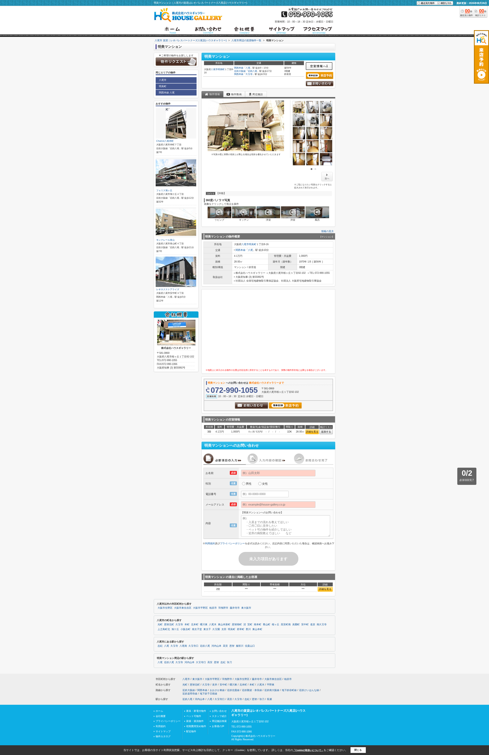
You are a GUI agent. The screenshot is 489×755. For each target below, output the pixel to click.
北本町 (194, 624)
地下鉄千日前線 (208, 693)
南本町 (257, 624)
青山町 (266, 624)
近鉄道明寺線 (189, 693)
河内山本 (216, 646)
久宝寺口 (193, 646)
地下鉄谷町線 (289, 690)
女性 (265, 483)
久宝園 (216, 629)
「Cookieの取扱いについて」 (308, 750)
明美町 (221, 69)
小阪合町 (185, 629)
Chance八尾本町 (165, 141)
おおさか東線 (217, 690)
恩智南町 (237, 624)
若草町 (240, 629)
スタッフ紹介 (219, 716)
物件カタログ (163, 736)
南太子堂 (197, 629)
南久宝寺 (322, 624)
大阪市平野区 (200, 608)
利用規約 (210, 543)
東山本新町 (224, 624)
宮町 (249, 624)
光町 (160, 624)
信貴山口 (250, 646)
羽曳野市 (223, 608)
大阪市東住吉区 (182, 608)
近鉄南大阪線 (271, 690)
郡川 (248, 629)
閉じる (358, 750)
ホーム (159, 711)
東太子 (207, 629)
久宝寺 (249, 74)
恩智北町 (169, 624)
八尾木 (212, 624)
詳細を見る (312, 431)
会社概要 (161, 716)
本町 (187, 624)
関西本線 (238, 67)
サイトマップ (163, 731)
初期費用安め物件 (196, 726)
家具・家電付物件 (196, 711)
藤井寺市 (235, 608)
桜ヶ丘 (275, 624)
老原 (312, 624)
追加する (326, 431)
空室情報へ (318, 66)
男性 (249, 483)
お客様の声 (218, 726)
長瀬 (269, 699)
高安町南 (286, 624)
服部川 (239, 646)
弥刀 (229, 662)
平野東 (270, 684)
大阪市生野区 (165, 608)
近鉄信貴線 (233, 690)
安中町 (305, 624)
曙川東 (203, 624)
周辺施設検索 (219, 721)
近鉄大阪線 (240, 71)
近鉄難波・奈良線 (252, 690)
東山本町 (257, 629)
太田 (223, 629)
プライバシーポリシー (232, 543)
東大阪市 (246, 608)
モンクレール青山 (165, 240)
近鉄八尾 (252, 71)
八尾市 (214, 69)
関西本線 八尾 (167, 92)
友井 (214, 684)
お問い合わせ (219, 711)
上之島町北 (164, 629)
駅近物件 (191, 731)
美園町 (296, 624)
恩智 (231, 646)
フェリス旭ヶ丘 (164, 190)
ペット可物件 (193, 716)
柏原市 (213, 608)
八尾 (248, 67)
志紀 (160, 646)
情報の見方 (327, 231)
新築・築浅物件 (195, 721)
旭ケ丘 (175, 629)
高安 (225, 646)
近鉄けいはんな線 (309, 690)
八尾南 (183, 646)
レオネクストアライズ (167, 289)
